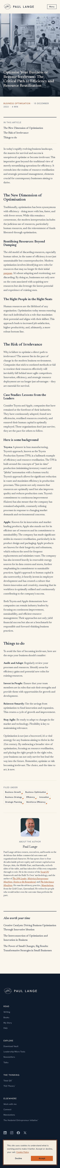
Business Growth (13, 792)
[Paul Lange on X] (25, 1132)
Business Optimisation (16, 103)
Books (6, 1017)
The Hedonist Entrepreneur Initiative (20, 1120)
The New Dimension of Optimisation (23, 128)
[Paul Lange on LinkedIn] (5, 1132)
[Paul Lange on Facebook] (18, 1132)
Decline (18, 1158)
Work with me (10, 1104)
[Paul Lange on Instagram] (11, 1132)
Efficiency (30, 797)
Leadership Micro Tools (14, 1051)
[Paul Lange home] (19, 6)
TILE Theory (9, 1086)
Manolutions (47, 886)
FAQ (5, 1028)
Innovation (44, 797)
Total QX (44, 872)
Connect (7, 1109)
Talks (5, 1062)
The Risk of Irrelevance (16, 133)
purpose (7, 273)
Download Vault (10, 1046)
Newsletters (9, 1057)
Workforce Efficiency (35, 802)
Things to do (10, 137)
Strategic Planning (13, 802)
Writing (6, 1012)
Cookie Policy (22, 1152)
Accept (42, 1158)
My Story (7, 1022)
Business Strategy (13, 797)
